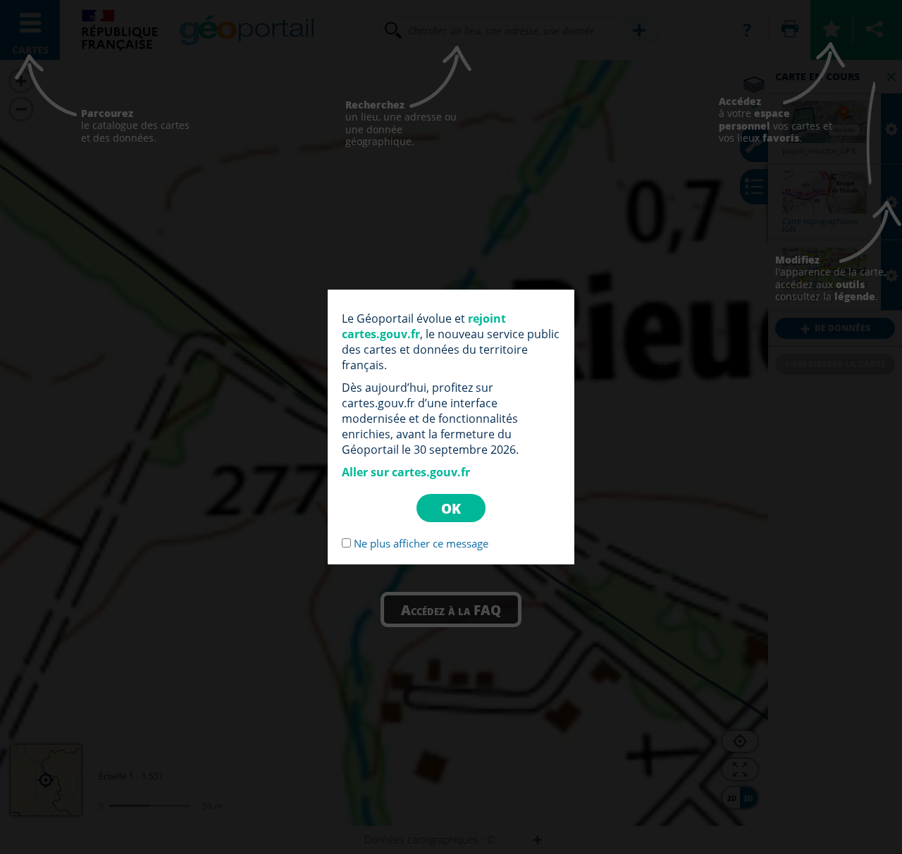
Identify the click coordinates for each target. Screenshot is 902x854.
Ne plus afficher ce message (421, 543)
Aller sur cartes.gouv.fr (406, 472)
